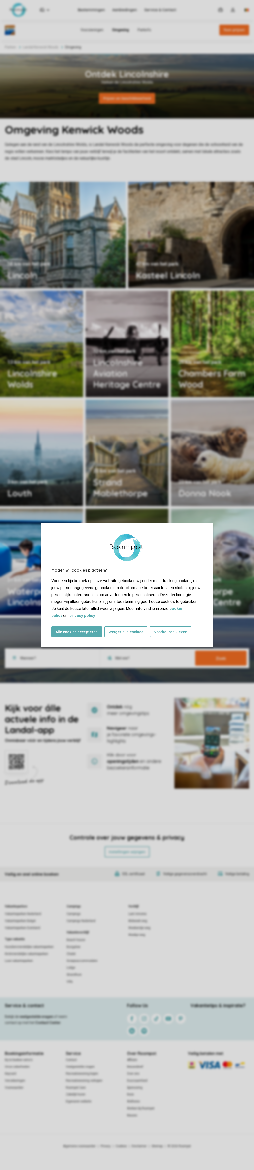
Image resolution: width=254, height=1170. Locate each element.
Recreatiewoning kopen (82, 1073)
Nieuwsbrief (135, 1066)
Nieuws (132, 1115)
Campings (74, 906)
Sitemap (157, 1146)
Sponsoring (134, 1087)
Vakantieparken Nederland (23, 914)
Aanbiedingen (124, 10)
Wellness (133, 1101)
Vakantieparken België (20, 921)
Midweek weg (137, 921)
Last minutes (137, 914)
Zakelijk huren (75, 1094)
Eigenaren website (78, 1101)
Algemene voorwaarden (79, 1146)
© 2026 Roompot (179, 1146)
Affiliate (132, 1060)
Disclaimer (139, 1146)
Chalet (71, 954)
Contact (71, 1060)
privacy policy (82, 615)
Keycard (10, 1073)
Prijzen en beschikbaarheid (127, 98)
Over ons (133, 1073)
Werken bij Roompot (140, 1108)
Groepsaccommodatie (82, 960)
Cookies (121, 1146)
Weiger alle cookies (126, 631)
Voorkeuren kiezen (170, 631)
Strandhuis (74, 974)
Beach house (76, 940)
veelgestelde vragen (36, 1017)
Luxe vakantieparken (19, 960)
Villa (70, 981)
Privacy (106, 1146)
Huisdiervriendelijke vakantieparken (29, 947)
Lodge (71, 967)
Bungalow (73, 947)
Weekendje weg (139, 928)
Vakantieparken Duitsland (22, 928)
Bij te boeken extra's (19, 1060)
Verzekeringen (15, 1080)
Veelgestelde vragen (80, 1066)
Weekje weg (136, 934)
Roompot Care (76, 1087)
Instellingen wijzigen (127, 852)
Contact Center (48, 1023)
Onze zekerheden (17, 1066)
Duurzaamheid (137, 1080)
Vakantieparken (16, 906)
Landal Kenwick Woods (40, 47)
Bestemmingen (91, 10)
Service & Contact (160, 10)
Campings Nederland (81, 921)
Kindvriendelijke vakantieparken (26, 954)
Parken (10, 47)
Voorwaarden (14, 1087)
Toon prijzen (234, 30)
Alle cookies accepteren (77, 631)
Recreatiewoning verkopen (84, 1080)
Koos (130, 1094)
